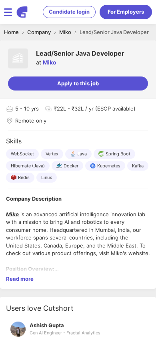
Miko (49, 62)
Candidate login (69, 11)
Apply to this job (78, 83)
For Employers (126, 11)
